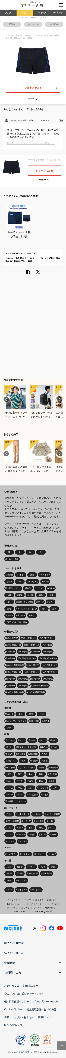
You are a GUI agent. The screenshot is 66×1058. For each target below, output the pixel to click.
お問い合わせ (11, 985)
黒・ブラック (25, 854)
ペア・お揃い (32, 795)
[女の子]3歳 (35, 679)
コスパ (20, 795)
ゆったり (34, 761)
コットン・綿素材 (52, 814)
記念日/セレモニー (13, 588)
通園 (52, 595)
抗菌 (9, 727)
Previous (6, 399)
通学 (41, 595)
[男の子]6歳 (10, 658)
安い (55, 788)
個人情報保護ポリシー (16, 1001)
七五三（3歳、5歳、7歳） (16, 622)
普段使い (53, 834)
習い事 (30, 595)
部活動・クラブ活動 (24, 602)
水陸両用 (45, 721)
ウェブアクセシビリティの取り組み (24, 993)
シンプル (9, 834)
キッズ (25, 13)
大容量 (45, 761)
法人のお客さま (14, 953)
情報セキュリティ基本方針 (19, 1017)
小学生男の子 (46, 873)
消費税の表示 (30, 985)
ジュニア (9, 867)
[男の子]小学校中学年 (48, 658)
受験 (9, 595)
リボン (20, 828)
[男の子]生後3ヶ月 (47, 638)
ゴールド (52, 854)
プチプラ (9, 795)
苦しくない (10, 740)
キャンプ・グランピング (26, 609)
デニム (9, 814)
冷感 (20, 714)
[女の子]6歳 (23, 685)
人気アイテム (33, 24)
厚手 (9, 774)
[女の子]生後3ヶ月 (13, 672)
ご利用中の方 (12, 972)
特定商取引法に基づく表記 (41, 1009)
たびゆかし (50, 907)
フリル (9, 828)
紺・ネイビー (39, 854)
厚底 (20, 788)
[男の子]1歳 (47, 645)
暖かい (53, 740)
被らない (54, 747)
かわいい (51, 828)
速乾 (41, 714)
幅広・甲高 (52, 774)
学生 (9, 880)
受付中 (12, 24)
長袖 (41, 774)
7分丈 (19, 781)
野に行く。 (12, 907)
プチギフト (31, 867)
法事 (54, 609)
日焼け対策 (33, 754)
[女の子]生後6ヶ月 (31, 672)
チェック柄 (38, 821)
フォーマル (22, 841)
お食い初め (21, 615)
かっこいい (10, 841)
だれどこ (27, 900)
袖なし (9, 781)
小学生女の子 (32, 873)
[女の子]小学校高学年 (35, 692)
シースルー (37, 814)
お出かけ (9, 575)
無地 (41, 828)
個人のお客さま (14, 943)
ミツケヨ (37, 907)
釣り (44, 609)
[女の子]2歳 (23, 679)
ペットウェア (21, 890)
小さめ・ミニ (11, 761)
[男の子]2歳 (10, 651)
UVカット (9, 714)
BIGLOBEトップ (13, 1025)
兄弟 (43, 867)
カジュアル (21, 834)
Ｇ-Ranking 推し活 (43, 911)
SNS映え (45, 795)
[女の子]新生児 (32, 665)
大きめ (44, 754)
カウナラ (25, 907)
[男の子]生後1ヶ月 (28, 638)
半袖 (30, 774)
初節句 (32, 615)
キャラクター (21, 880)
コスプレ (9, 890)
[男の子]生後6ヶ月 (13, 645)
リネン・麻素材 (12, 821)
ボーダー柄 (26, 821)
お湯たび (51, 900)
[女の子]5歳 (10, 685)
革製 (30, 828)
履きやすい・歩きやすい (26, 747)
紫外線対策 (21, 754)
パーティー (39, 588)
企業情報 (9, 963)
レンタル (9, 788)
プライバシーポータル (45, 1001)
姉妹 (53, 867)
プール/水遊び (32, 581)
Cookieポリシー (13, 1009)
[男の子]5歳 (48, 651)
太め (24, 761)
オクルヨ (39, 900)
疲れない (43, 740)
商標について (45, 1017)
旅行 (32, 575)
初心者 (20, 867)
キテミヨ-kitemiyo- (14, 253)
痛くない (9, 754)
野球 (9, 609)
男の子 (20, 873)
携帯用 (42, 767)
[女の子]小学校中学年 (14, 692)
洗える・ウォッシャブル (16, 721)
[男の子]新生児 (11, 638)
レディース (41, 13)
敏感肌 (51, 781)
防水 (31, 714)
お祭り (9, 581)
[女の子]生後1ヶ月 (49, 665)
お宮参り (9, 615)
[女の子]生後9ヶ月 (50, 672)
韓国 (41, 781)
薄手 (20, 774)
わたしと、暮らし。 (16, 904)
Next (59, 399)
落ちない (44, 747)
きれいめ (43, 834)
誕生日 (28, 588)
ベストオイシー (36, 904)
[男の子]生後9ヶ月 (31, 645)
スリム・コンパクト (26, 767)
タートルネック (22, 814)
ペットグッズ (36, 890)
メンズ (8, 13)
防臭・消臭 (34, 721)
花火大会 (45, 581)
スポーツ (40, 602)
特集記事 (54, 24)
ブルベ (30, 788)
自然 (32, 834)
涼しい (9, 747)
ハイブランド (43, 788)
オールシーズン (12, 559)
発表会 (20, 595)
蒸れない (32, 740)
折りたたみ (53, 767)
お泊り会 (51, 588)
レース (50, 821)
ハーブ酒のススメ (22, 911)
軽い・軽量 (10, 767)
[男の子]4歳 (35, 651)
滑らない (22, 740)
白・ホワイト (11, 854)
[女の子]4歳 (48, 679)
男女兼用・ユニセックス (16, 801)
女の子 (9, 873)
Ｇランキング (13, 900)
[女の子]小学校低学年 (39, 685)
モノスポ (51, 904)
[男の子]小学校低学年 (27, 658)
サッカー (50, 602)
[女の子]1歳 (10, 679)
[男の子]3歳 (23, 651)
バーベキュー (44, 575)
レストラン (21, 575)
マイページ (58, 13)
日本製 (30, 781)
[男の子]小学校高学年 (14, 665)
